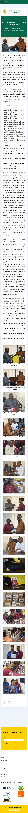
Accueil (3, 757)
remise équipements (18, 703)
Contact (3, 777)
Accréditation (4, 774)
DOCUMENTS (4, 768)
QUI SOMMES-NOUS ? (6, 760)
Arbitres (10, 703)
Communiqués (4, 766)
